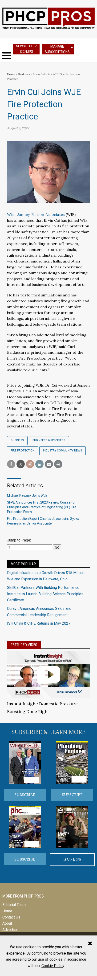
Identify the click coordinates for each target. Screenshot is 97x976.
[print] (58, 464)
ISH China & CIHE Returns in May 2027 (38, 623)
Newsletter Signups (26, 48)
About (7, 923)
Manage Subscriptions (57, 49)
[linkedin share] (39, 464)
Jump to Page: (19, 540)
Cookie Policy (52, 966)
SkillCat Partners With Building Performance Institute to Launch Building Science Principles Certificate (45, 593)
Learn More (72, 859)
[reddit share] (30, 464)
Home (11, 74)
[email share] (49, 464)
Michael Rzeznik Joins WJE (27, 495)
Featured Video (24, 645)
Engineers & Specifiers (48, 440)
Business (24, 74)
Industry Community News (62, 450)
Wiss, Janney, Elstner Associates (36, 214)
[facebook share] (11, 464)
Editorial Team (14, 904)
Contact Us (11, 917)
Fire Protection (22, 450)
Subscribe (24, 794)
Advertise (10, 929)
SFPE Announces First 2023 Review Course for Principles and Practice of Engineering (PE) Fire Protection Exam (41, 506)
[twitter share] (20, 464)
